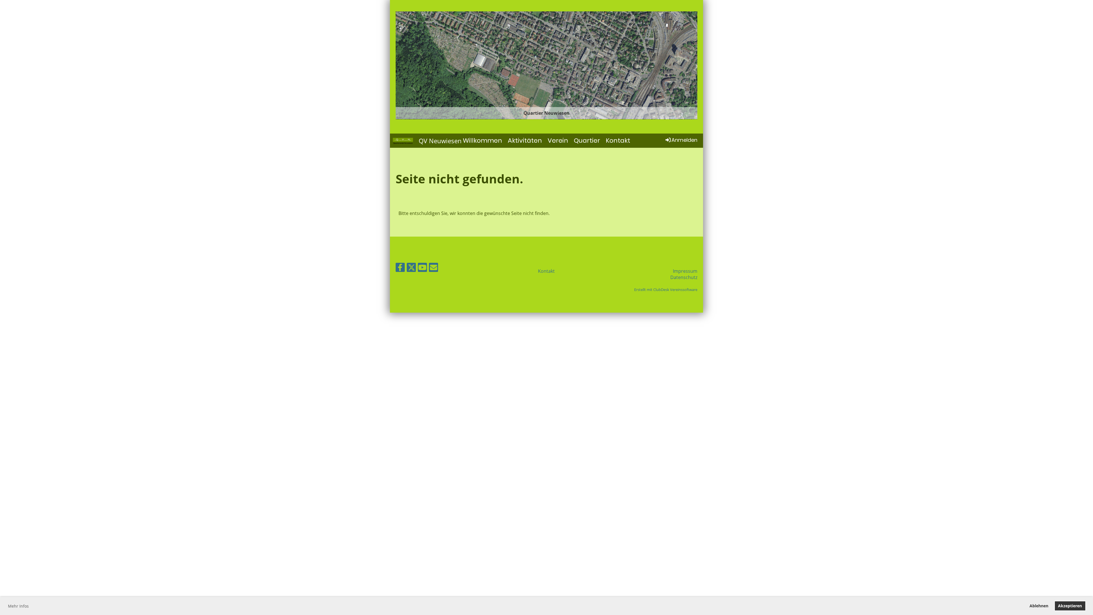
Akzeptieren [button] (1070, 605)
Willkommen (482, 140)
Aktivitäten (525, 140)
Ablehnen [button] (1039, 605)
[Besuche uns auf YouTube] (422, 268)
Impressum (685, 271)
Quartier (587, 140)
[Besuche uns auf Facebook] (400, 268)
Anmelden (684, 140)
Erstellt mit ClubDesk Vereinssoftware (665, 289)
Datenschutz (683, 277)
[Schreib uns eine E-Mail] (433, 268)
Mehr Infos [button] (18, 606)
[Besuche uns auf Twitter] (411, 268)
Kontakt (618, 140)
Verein (558, 140)
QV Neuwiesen (440, 140)
